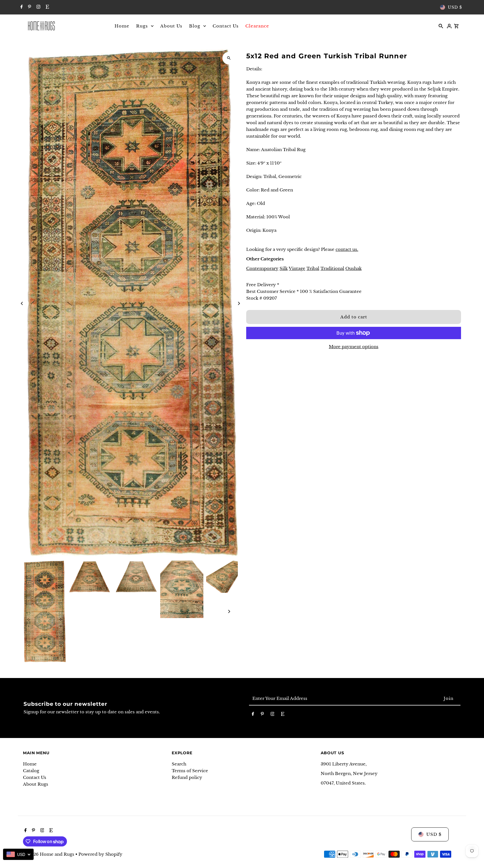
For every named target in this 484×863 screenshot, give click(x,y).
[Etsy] (46, 7)
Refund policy (187, 777)
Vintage (297, 268)
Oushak (353, 268)
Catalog (31, 770)
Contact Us (34, 777)
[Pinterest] (29, 7)
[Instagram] (37, 7)
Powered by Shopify (100, 854)
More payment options (353, 346)
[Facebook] (21, 7)
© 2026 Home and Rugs (49, 854)
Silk (284, 268)
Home (30, 764)
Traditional (332, 268)
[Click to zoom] (228, 58)
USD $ (455, 7)
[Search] (441, 25)
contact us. (347, 249)
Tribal (312, 268)
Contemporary (262, 268)
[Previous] (22, 303)
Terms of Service (190, 770)
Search (179, 764)
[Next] (238, 303)
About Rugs (35, 784)
